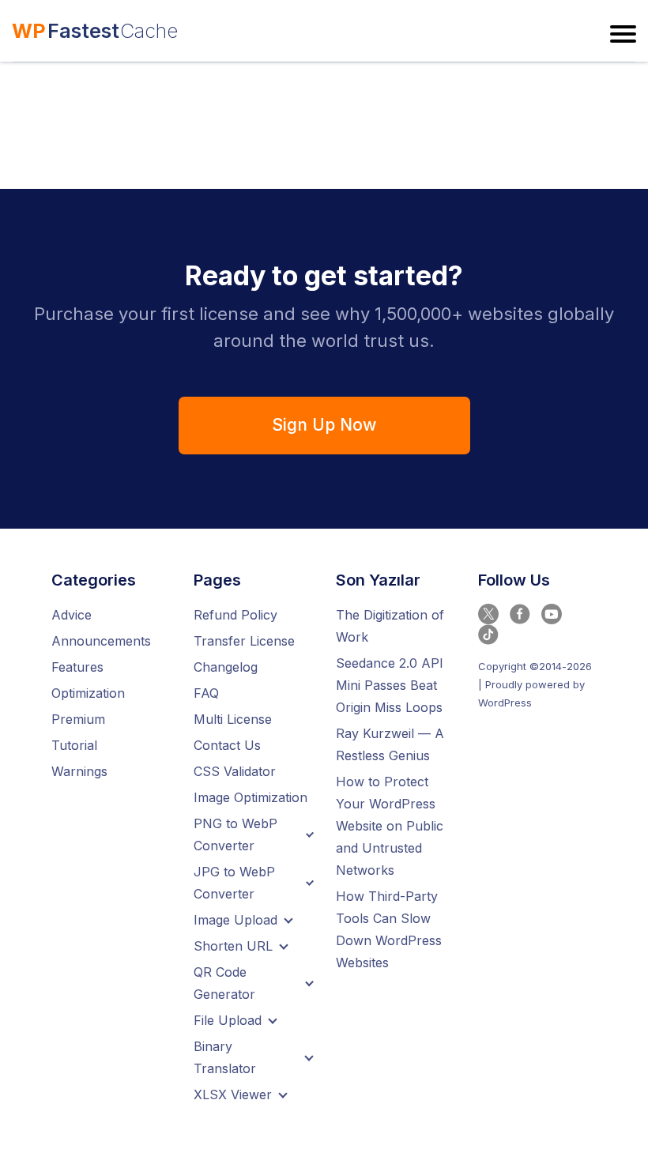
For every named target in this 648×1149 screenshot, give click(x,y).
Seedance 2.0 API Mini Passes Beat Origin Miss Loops (389, 685)
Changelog (226, 667)
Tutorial (74, 745)
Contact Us (227, 745)
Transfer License (244, 641)
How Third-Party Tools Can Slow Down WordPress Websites (389, 929)
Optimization (88, 693)
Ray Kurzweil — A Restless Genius (390, 744)
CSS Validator (235, 771)
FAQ (206, 693)
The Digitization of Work (390, 626)
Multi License (233, 719)
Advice (71, 615)
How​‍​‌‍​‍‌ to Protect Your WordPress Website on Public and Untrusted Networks (389, 826)
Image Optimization (250, 797)
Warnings (79, 771)
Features (77, 667)
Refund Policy (235, 615)
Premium (78, 719)
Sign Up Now (324, 425)
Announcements (101, 641)
